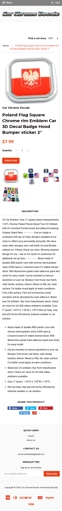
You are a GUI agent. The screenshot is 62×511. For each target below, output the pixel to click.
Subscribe (51, 473)
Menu (9, 2)
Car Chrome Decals (30, 487)
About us (31, 440)
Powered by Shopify (49, 487)
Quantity (7, 150)
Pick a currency (37, 38)
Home (6, 45)
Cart (57, 2)
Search (31, 436)
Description (30, 211)
